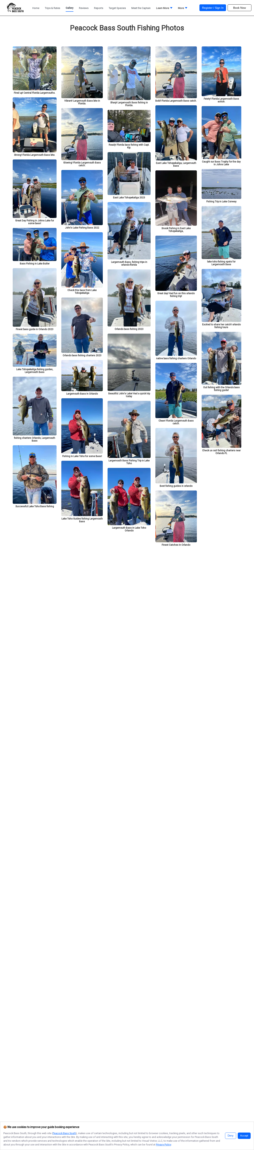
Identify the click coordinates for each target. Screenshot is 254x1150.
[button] (164, 9)
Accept (244, 1135)
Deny (231, 1135)
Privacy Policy (163, 1144)
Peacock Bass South (64, 1133)
